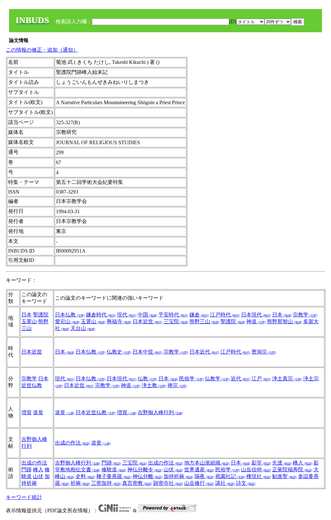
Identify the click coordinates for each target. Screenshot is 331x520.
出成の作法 (72, 442)
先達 (282, 462)
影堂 (261, 462)
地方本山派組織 (207, 462)
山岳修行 (199, 483)
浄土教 (154, 385)
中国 (147, 314)
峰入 (38, 469)
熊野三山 (204, 321)
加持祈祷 (178, 476)
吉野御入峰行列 (160, 412)
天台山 (82, 328)
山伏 (38, 476)
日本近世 (147, 321)
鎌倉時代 (101, 314)
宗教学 (305, 314)
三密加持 (106, 483)
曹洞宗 (263, 352)
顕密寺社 (168, 483)
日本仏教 (70, 314)
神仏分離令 (144, 469)
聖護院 (40, 314)
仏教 (147, 378)
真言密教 (137, 483)
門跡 (26, 469)
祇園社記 (230, 476)
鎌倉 (199, 314)
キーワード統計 (24, 497)
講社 (225, 483)
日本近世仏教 (96, 412)
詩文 (245, 483)
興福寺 (119, 321)
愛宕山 (67, 321)
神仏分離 (147, 476)
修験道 (113, 469)
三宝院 (176, 321)
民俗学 (191, 378)
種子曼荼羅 (113, 476)
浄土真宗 (287, 378)
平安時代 (173, 314)
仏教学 (217, 378)
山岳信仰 (256, 469)
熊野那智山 (284, 321)
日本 (26, 314)
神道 (256, 321)
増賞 (26, 412)
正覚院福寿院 (292, 469)
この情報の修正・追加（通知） (42, 50)
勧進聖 (284, 476)
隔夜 (204, 476)
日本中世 (147, 352)
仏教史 (119, 352)
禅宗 (177, 385)
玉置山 (29, 321)
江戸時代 (225, 314)
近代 (240, 378)
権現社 (258, 476)
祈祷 (80, 483)
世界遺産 (199, 469)
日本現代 (256, 314)
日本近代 (204, 352)
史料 (85, 476)
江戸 (261, 378)
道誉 (38, 412)
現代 (126, 314)
